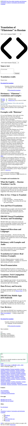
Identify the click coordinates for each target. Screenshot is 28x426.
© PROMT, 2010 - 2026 (17, 365)
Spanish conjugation (6, 381)
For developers (4, 407)
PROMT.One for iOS (6, 399)
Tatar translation (10, 376)
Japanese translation (5, 380)
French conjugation (22, 384)
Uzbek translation (15, 377)
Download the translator (7, 83)
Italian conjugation (11, 383)
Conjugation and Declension (8, 393)
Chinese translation (5, 374)
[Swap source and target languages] (14, 61)
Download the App (10, 419)
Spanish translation (20, 370)
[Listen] (3, 99)
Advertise (7, 420)
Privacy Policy (19, 291)
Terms (2, 365)
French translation (10, 370)
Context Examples (5, 392)
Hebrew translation (11, 373)
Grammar (3, 4)
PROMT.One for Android (7, 401)
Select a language (5, 366)
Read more (13, 424)
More (2, 156)
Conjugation (18, 2)
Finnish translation (10, 379)
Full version (7, 365)
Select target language (6, 62)
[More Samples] (3, 108)
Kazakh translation (20, 373)
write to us (7, 170)
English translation (5, 369)
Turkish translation (19, 376)
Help (6, 417)
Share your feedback (6, 313)
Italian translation (5, 372)
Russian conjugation (12, 384)
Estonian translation (21, 379)
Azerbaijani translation (15, 372)
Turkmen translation (5, 377)
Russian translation (15, 369)
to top (2, 363)
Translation (3, 2)
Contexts (8, 2)
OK (1, 423)
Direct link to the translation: (8, 335)
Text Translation (5, 390)
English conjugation (16, 381)
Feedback (7, 415)
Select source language (6, 34)
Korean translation (15, 374)
